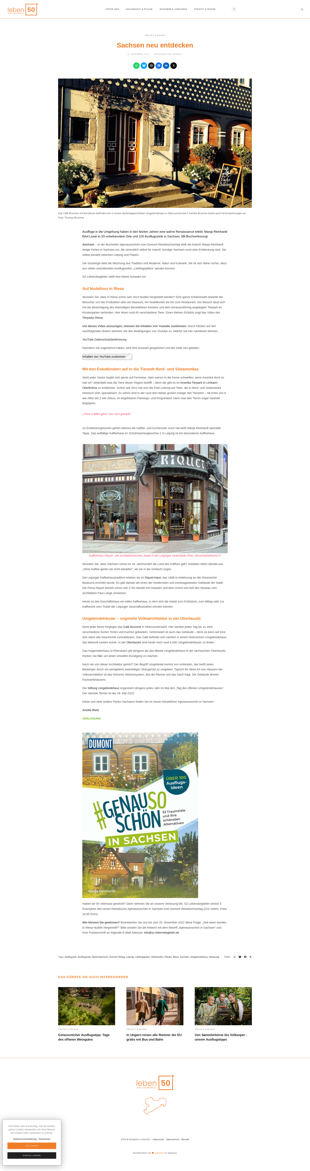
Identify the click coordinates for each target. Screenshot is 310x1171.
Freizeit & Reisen (205, 9)
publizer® (159, 1153)
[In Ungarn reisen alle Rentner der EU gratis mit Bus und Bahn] (154, 1006)
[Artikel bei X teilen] (173, 65)
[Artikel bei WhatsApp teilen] (136, 65)
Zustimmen (31, 1146)
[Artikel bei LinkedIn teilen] (166, 65)
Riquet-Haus (153, 577)
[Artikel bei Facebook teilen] (158, 65)
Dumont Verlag (117, 956)
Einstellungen (32, 1155)
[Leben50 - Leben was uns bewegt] (22, 9)
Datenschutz (172, 1139)
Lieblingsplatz (142, 956)
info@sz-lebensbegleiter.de (161, 932)
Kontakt (185, 1139)
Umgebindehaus (198, 956)
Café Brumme (132, 626)
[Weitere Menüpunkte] (234, 9)
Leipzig (130, 956)
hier (100, 656)
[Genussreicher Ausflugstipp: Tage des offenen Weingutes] (86, 1006)
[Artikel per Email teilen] (151, 65)
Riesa (176, 956)
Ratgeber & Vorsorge (173, 9)
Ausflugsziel (84, 956)
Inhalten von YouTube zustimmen (104, 356)
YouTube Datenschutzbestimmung (104, 339)
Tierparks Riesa (92, 317)
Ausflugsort (71, 956)
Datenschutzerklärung (25, 1139)
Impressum (158, 1139)
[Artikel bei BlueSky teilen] (144, 65)
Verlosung (214, 956)
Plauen (168, 956)
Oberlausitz (133, 642)
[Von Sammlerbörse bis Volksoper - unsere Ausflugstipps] (223, 1006)
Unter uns (112, 9)
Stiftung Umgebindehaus (103, 688)
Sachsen (184, 956)
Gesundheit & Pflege (139, 9)
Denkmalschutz (100, 956)
